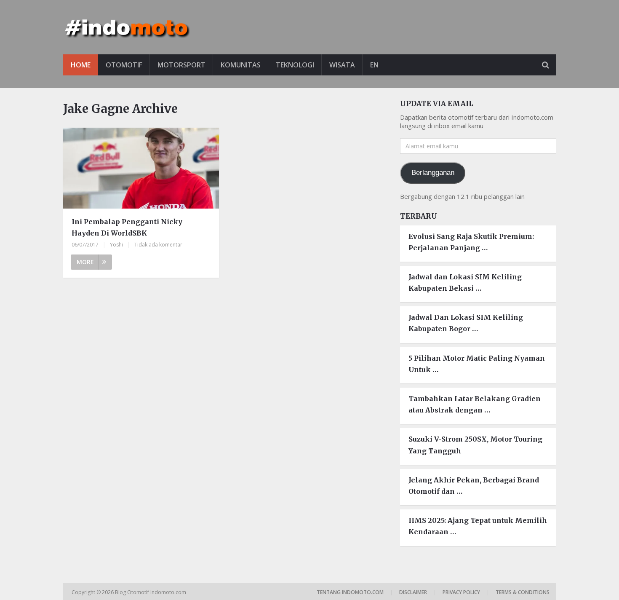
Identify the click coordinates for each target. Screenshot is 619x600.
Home (81, 65)
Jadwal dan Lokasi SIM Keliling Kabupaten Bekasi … (465, 282)
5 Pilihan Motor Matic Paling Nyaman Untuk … (476, 364)
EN (374, 65)
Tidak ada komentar (158, 244)
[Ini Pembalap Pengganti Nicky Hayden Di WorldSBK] (141, 169)
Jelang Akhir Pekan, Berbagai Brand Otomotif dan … (473, 486)
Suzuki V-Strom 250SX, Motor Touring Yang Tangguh (475, 445)
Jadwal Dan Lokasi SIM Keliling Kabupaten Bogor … (465, 323)
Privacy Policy (461, 592)
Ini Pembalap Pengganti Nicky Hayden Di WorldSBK (127, 227)
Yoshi (116, 244)
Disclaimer (413, 592)
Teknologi (295, 65)
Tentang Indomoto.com (350, 592)
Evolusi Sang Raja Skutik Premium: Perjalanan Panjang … (471, 242)
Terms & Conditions (523, 592)
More (85, 262)
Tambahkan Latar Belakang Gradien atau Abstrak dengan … (474, 404)
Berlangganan (432, 173)
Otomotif (124, 65)
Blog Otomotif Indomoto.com (151, 592)
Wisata (342, 65)
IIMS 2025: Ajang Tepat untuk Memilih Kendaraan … (477, 526)
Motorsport (181, 65)
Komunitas (241, 65)
